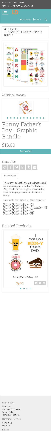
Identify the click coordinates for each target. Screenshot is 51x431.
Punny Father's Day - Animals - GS (25, 207)
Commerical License (11, 409)
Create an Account (23, 6)
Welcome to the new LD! (13, 2)
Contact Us (7, 423)
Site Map (6, 425)
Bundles (14, 29)
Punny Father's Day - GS (18, 204)
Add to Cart (25, 151)
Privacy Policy (8, 412)
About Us (6, 407)
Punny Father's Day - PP (18, 213)
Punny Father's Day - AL (18, 210)
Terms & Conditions (11, 415)
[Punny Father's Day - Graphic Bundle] (25, 66)
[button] (30, 19)
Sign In (5, 6)
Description (10, 175)
